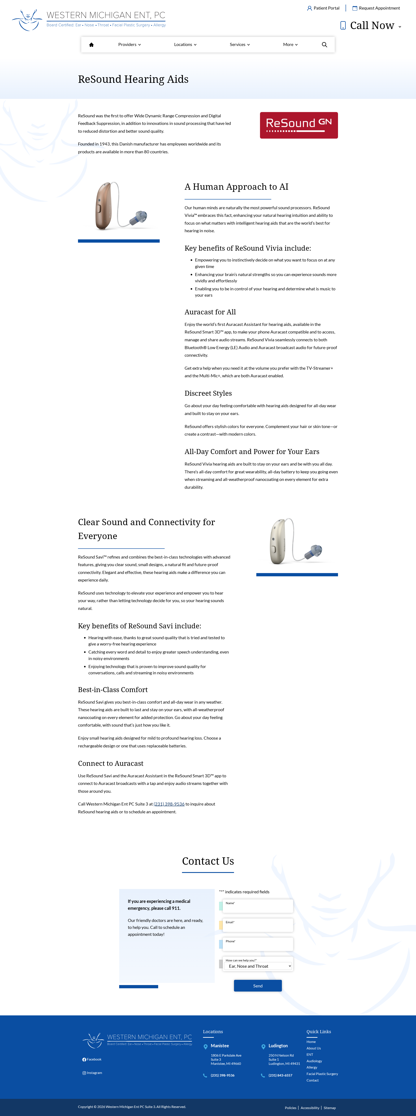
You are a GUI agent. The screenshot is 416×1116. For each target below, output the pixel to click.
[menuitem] (91, 44)
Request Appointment (379, 7)
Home (311, 1041)
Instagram (94, 1072)
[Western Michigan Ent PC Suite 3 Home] (89, 20)
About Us (314, 1048)
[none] (130, 44)
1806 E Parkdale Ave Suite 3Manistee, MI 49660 (226, 1059)
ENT (310, 1054)
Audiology (314, 1061)
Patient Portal (326, 7)
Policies (290, 1108)
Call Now (371, 25)
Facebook (93, 1059)
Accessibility (310, 1108)
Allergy (312, 1067)
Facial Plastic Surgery (322, 1074)
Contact (313, 1080)
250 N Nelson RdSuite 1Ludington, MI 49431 (284, 1059)
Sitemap (330, 1108)
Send (258, 985)
